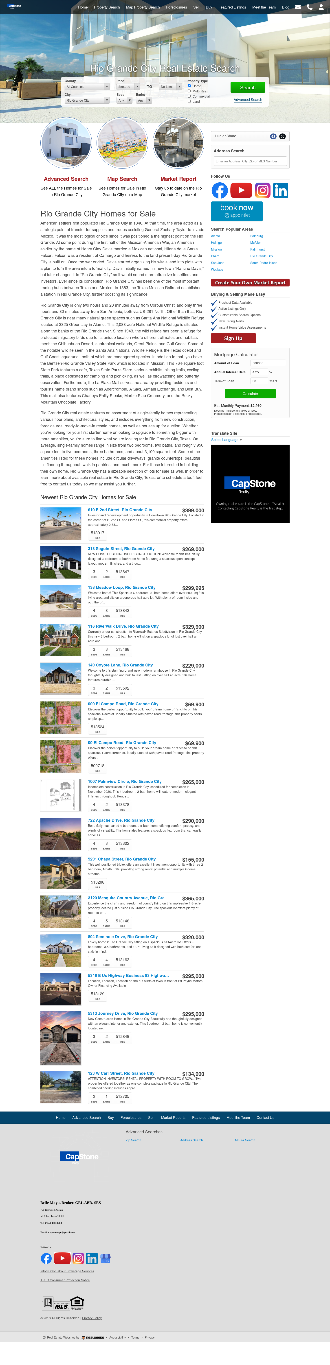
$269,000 (193, 549)
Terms (135, 1337)
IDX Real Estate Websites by (61, 1337)
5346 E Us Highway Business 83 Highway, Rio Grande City (128, 975)
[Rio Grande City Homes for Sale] (66, 142)
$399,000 (193, 510)
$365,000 (193, 898)
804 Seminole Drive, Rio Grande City (123, 936)
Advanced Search (248, 99)
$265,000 (193, 781)
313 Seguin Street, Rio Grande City (121, 548)
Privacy (150, 1337)
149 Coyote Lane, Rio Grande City (120, 665)
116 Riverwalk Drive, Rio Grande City (123, 626)
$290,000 (193, 820)
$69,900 (194, 704)
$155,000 (193, 859)
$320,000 (193, 937)
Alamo (215, 236)
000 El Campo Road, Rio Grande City (123, 703)
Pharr (215, 256)
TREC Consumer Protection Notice (65, 1280)
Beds (120, 94)
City (68, 94)
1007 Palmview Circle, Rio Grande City (125, 781)
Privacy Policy (92, 1318)
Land (196, 101)
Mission (216, 249)
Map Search (122, 178)
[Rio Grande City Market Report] (178, 142)
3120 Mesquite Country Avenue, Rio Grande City (128, 897)
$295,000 (193, 975)
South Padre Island (263, 262)
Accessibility (117, 1337)
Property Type (197, 81)
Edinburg (256, 236)
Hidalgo (216, 242)
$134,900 (193, 1073)
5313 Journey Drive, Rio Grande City (123, 1013)
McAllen (256, 242)
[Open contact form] (298, 6)
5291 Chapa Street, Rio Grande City (122, 859)
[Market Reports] (250, 282)
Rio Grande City (261, 256)
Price (120, 81)
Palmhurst (257, 249)
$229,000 (193, 665)
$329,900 (193, 626)
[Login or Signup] (321, 6)
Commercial (201, 96)
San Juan (217, 262)
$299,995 (193, 587)
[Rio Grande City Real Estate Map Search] (122, 142)
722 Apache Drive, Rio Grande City (121, 820)
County (70, 81)
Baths (140, 94)
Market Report (178, 178)
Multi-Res (199, 91)
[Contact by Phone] (309, 6)
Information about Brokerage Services (67, 1271)
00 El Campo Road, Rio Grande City (122, 742)
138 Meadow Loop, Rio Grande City (122, 587)
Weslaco (217, 269)
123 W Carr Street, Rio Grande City (121, 1073)
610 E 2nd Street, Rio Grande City (120, 509)
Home (196, 86)
